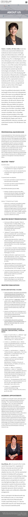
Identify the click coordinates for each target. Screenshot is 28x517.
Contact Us (24, 515)
